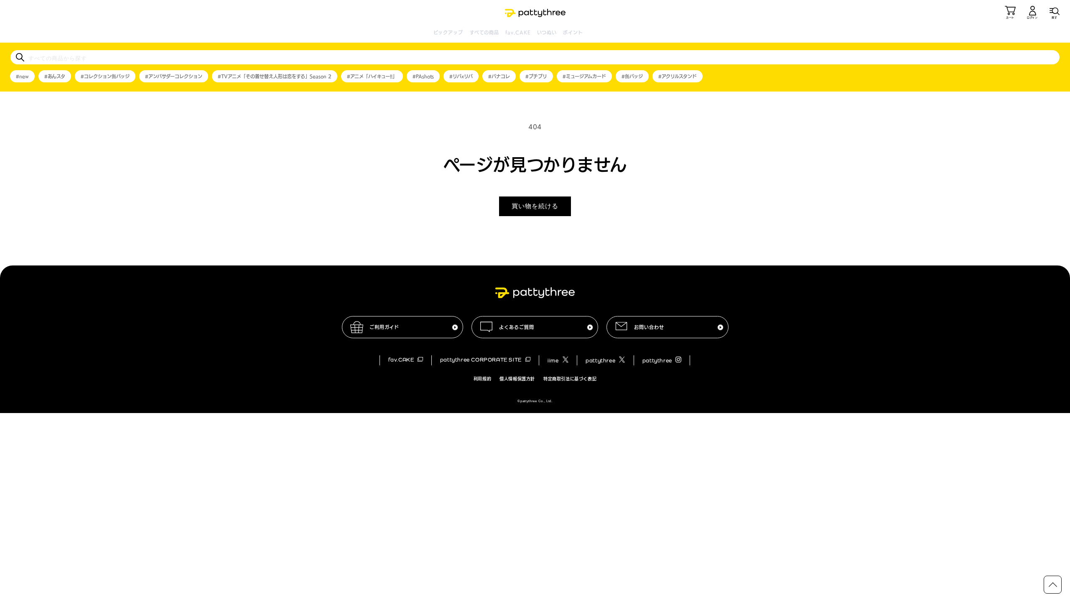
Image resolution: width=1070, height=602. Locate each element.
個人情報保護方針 (517, 379)
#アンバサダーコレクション (173, 76)
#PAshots (423, 76)
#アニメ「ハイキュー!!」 (372, 76)
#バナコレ (499, 76)
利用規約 (482, 379)
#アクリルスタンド (677, 76)
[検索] (20, 57)
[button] (1054, 12)
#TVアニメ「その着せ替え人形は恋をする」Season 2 (274, 76)
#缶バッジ (632, 76)
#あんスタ (54, 76)
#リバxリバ (461, 76)
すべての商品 (484, 32)
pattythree (601, 360)
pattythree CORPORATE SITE (481, 360)
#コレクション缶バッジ (105, 76)
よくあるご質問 (516, 327)
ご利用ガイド (384, 327)
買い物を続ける (535, 206)
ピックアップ (448, 32)
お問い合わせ (649, 327)
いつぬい (547, 32)
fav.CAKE (518, 32)
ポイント (573, 32)
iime (554, 360)
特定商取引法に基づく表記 (569, 379)
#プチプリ (536, 76)
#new (22, 76)
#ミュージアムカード (584, 76)
